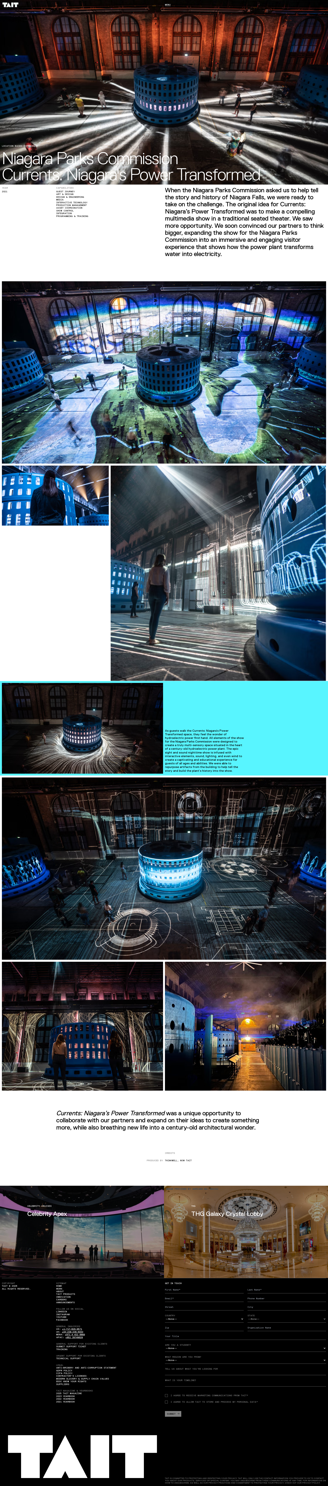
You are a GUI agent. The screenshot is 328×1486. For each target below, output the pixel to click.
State (251, 1315)
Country (170, 1315)
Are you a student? (178, 1345)
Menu (168, 4)
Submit (171, 1414)
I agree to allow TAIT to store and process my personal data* (214, 1402)
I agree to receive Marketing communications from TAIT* (209, 1395)
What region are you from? (183, 1357)
